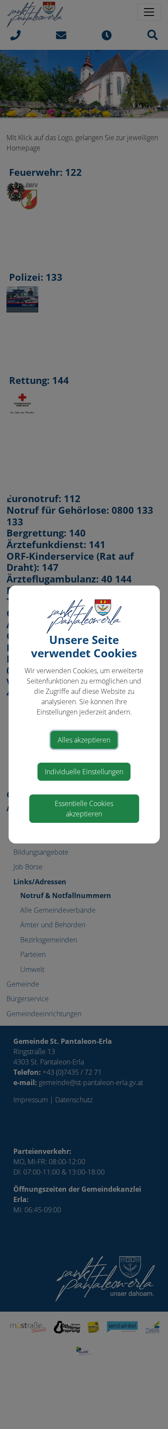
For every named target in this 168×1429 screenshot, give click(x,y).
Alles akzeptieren (84, 740)
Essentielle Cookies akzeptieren (84, 809)
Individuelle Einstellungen (84, 771)
